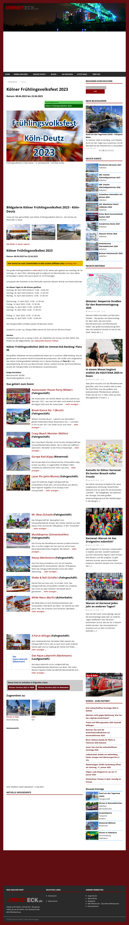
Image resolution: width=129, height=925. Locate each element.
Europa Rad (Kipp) (42, 456)
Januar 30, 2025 (93, 480)
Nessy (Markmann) (43, 557)
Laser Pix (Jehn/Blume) (45, 476)
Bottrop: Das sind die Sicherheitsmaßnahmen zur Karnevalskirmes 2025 (98, 733)
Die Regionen (67, 74)
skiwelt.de (91, 901)
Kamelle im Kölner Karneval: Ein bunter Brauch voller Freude (103, 473)
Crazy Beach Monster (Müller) (50, 433)
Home (7, 74)
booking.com (70, 263)
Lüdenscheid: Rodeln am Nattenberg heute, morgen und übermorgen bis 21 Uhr (102, 757)
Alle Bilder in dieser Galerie (18, 244)
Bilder (53, 74)
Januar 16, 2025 (93, 610)
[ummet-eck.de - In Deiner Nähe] (64, 30)
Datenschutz (52, 901)
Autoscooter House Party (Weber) (52, 389)
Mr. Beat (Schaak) (42, 514)
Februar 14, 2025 (94, 311)
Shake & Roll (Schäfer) (45, 577)
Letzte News (82, 74)
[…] (101, 332)
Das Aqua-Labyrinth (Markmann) (52, 655)
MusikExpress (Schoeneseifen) (50, 534)
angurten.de (92, 896)
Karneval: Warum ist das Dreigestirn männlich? (101, 540)
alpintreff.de (92, 898)
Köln (35, 270)
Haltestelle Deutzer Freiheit (46, 341)
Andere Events (39, 74)
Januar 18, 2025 (93, 545)
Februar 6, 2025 (93, 379)
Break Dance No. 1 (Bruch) (47, 410)
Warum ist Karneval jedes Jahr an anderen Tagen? (102, 604)
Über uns (96, 74)
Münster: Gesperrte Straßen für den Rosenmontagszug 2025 (103, 304)
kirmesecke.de (93, 906)
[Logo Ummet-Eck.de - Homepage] (24, 904)
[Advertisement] (64, 51)
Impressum (52, 896)
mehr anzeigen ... (73, 404)
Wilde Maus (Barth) (43, 597)
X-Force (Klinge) (41, 635)
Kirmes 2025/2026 (20, 74)
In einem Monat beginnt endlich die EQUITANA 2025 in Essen (104, 373)
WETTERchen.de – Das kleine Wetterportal (103, 903)
